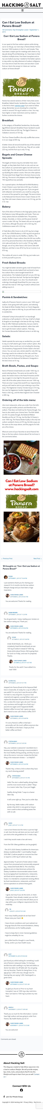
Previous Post (6, 558)
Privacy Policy (28, 1102)
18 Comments (7, 30)
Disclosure (37, 1102)
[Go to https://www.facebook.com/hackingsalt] (21, 1090)
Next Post (38, 558)
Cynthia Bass (16, 776)
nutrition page (19, 106)
